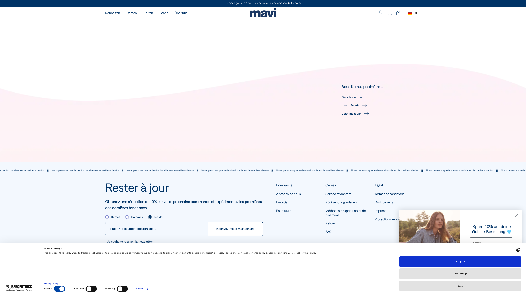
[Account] (390, 13)
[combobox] (413, 13)
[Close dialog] (516, 215)
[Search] (381, 13)
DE (416, 13)
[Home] (263, 13)
